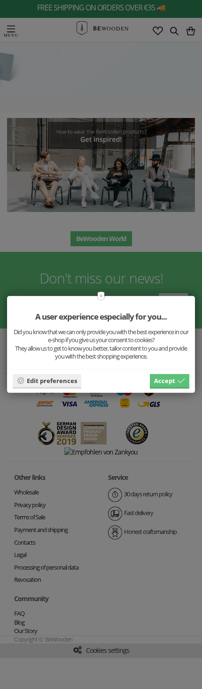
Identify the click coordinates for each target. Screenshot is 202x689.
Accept (164, 380)
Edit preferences (52, 380)
